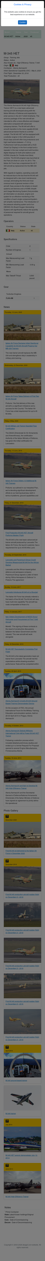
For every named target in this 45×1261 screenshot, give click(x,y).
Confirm (22, 22)
